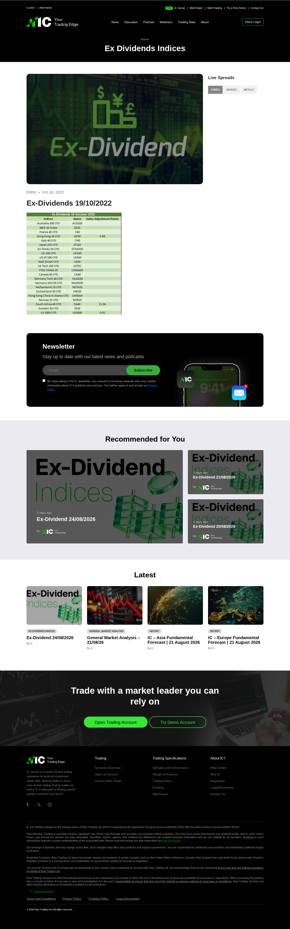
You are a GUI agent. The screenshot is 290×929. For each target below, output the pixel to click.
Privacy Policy (72, 898)
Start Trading (214, 8)
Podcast (148, 22)
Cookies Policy (99, 898)
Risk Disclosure (171, 840)
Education (131, 22)
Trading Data (186, 22)
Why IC (215, 774)
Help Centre (218, 767)
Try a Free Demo (236, 8)
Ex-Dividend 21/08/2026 (214, 477)
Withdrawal (160, 794)
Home (145, 39)
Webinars (166, 22)
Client (31, 8)
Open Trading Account (116, 722)
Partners (45, 8)
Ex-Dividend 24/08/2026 (66, 519)
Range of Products (165, 774)
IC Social (176, 8)
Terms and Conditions (41, 898)
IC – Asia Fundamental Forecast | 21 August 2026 (174, 640)
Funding (158, 787)
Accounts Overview (108, 767)
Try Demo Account (177, 722)
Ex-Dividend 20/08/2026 (214, 526)
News (115, 22)
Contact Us (257, 8)
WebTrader (196, 8)
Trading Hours (162, 781)
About (205, 22)
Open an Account (106, 774)
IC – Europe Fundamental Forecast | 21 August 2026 (234, 640)
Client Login (253, 22)
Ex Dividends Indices (145, 48)
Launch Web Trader (108, 781)
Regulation (217, 781)
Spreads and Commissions (171, 767)
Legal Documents (222, 787)
